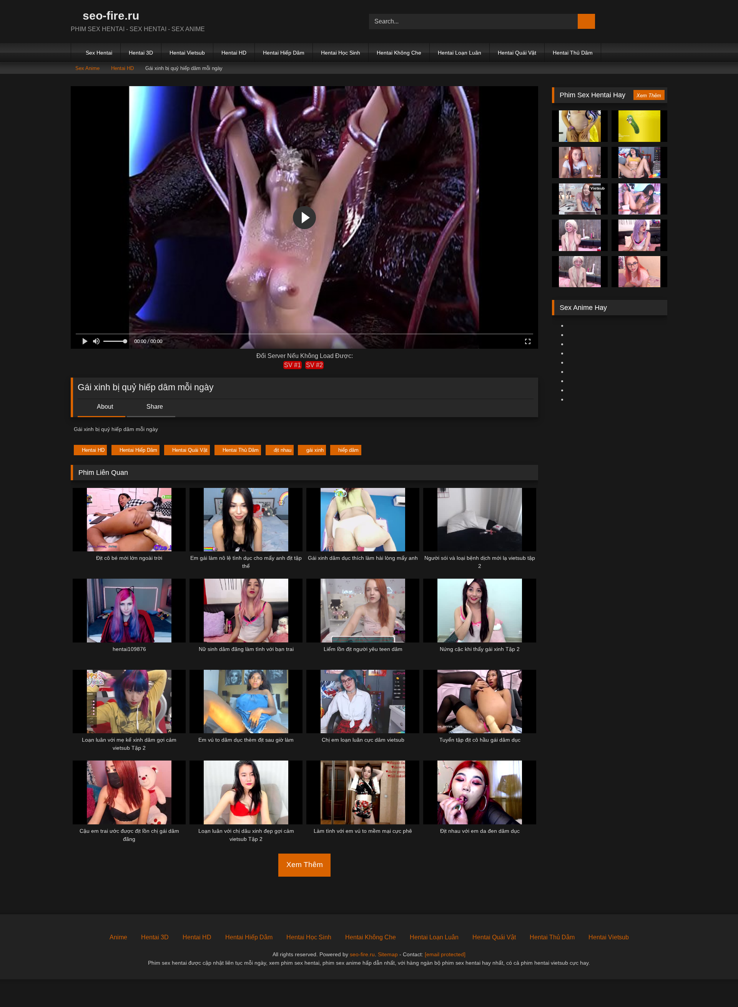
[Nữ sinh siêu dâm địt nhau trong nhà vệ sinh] (580, 126)
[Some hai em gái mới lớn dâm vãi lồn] (580, 162)
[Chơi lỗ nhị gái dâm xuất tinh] (580, 272)
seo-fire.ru (109, 15)
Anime (118, 937)
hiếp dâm (348, 450)
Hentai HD (233, 53)
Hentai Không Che (399, 53)
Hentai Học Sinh (340, 53)
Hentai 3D (141, 53)
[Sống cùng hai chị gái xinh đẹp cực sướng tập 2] (639, 235)
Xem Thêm (304, 865)
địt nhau (282, 450)
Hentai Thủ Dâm (573, 53)
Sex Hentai (99, 53)
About (104, 406)
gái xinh (315, 450)
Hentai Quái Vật (517, 53)
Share (154, 406)
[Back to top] (715, 984)
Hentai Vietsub (187, 53)
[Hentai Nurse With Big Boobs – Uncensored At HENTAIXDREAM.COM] (580, 235)
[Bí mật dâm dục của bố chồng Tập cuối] (639, 199)
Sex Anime (87, 68)
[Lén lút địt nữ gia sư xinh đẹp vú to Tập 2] (639, 272)
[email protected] (445, 954)
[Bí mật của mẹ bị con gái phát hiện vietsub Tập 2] (639, 162)
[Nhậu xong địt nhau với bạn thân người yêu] (639, 126)
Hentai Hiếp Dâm (283, 53)
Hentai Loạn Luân (459, 53)
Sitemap (388, 954)
